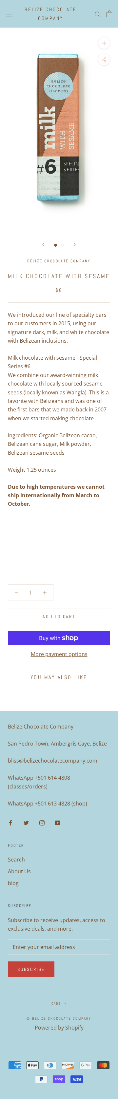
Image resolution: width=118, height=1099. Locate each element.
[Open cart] (109, 13)
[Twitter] (26, 822)
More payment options (59, 654)
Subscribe (31, 969)
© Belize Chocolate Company (59, 1018)
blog (13, 883)
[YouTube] (57, 822)
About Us (19, 871)
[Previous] (43, 244)
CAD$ (56, 1003)
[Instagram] (42, 822)
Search (16, 859)
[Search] (98, 14)
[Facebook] (10, 822)
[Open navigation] (9, 13)
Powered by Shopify (59, 1027)
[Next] (75, 244)
